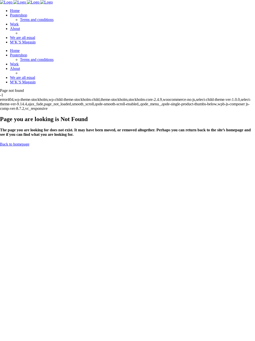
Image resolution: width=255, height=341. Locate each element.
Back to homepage (14, 144)
